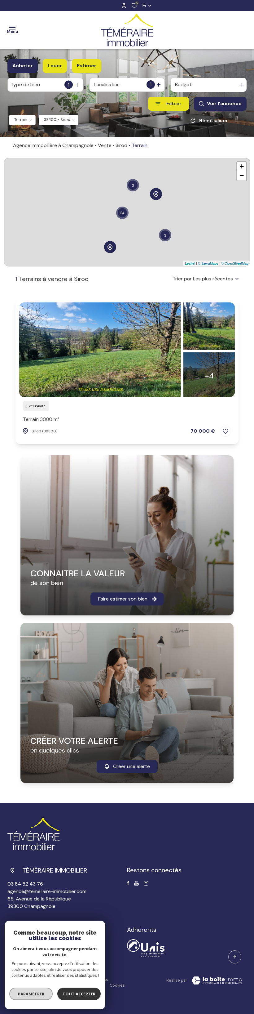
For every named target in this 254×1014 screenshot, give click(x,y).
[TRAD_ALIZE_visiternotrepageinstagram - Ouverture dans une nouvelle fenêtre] (146, 883)
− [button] (242, 176)
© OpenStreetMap (234, 263)
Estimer (86, 65)
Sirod (121, 145)
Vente (105, 145)
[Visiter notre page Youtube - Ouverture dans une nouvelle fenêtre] (136, 883)
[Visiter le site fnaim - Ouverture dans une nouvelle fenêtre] (145, 948)
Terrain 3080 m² (41, 419)
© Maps (208, 263)
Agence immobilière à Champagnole (53, 145)
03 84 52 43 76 (25, 884)
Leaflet (190, 263)
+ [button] (242, 166)
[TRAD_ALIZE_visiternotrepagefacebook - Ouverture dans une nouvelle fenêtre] (128, 883)
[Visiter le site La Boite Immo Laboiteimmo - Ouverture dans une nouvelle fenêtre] (217, 980)
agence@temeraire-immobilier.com (46, 891)
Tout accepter (79, 994)
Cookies (117, 985)
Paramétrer (31, 994)
